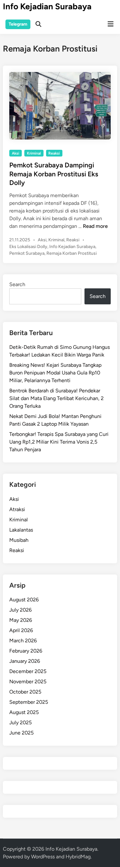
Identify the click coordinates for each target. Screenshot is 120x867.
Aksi (15, 153)
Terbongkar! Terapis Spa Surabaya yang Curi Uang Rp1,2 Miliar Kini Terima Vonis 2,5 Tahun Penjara (58, 442)
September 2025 (28, 702)
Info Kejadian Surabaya (47, 6)
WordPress (43, 857)
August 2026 (24, 600)
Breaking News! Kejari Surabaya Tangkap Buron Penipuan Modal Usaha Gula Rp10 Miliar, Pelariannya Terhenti (55, 372)
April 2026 (21, 630)
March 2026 (23, 641)
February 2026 (25, 651)
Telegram (18, 24)
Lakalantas (21, 530)
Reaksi (54, 153)
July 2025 (20, 722)
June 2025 (21, 733)
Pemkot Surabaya (26, 253)
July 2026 (20, 610)
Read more (95, 226)
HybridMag (78, 857)
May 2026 (20, 620)
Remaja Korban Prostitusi (71, 253)
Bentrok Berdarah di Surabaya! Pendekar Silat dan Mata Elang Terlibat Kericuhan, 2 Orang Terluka (56, 398)
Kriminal (34, 153)
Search (17, 284)
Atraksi (17, 509)
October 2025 (25, 692)
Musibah (18, 540)
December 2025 (27, 671)
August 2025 (24, 712)
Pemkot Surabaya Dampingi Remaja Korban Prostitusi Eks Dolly (53, 174)
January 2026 (24, 661)
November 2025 (27, 681)
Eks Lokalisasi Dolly (28, 246)
